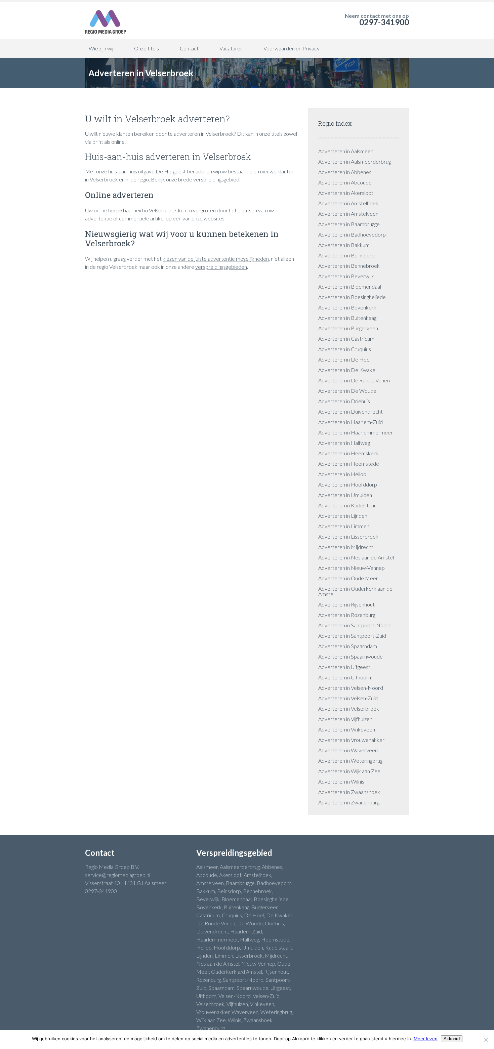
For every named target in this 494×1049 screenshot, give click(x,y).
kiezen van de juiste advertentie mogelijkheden (216, 258)
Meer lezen (426, 1038)
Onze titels (146, 48)
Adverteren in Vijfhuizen (345, 719)
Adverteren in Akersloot (345, 193)
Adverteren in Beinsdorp (346, 255)
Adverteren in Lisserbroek (348, 536)
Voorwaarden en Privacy (291, 48)
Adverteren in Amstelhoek (348, 203)
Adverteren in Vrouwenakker (351, 740)
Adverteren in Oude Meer (348, 578)
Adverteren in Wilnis (341, 781)
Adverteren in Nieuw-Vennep (351, 567)
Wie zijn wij (101, 48)
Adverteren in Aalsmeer (345, 151)
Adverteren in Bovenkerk (347, 307)
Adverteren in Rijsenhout (346, 604)
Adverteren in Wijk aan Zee (349, 771)
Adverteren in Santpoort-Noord (355, 625)
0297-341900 (384, 22)
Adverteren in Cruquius (344, 349)
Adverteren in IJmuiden (345, 495)
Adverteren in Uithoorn (344, 677)
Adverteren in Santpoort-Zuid (352, 635)
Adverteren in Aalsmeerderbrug (354, 161)
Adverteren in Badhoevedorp (352, 234)
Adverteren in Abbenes (344, 172)
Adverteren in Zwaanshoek (349, 792)
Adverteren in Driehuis (344, 401)
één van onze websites (198, 218)
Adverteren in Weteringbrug (350, 760)
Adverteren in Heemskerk (348, 453)
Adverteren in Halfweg (344, 442)
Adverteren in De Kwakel (347, 370)
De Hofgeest (171, 171)
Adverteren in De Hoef (344, 359)
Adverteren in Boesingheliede (352, 297)
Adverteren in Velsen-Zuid (348, 698)
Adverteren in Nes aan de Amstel (356, 557)
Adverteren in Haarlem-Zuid (350, 422)
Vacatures (231, 48)
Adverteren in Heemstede (348, 463)
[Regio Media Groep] (105, 20)
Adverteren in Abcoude (345, 182)
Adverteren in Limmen (343, 526)
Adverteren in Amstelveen (348, 213)
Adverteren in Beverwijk (346, 276)
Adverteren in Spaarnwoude (350, 656)
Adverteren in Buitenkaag (347, 317)
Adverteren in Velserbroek (348, 708)
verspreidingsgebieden (221, 266)
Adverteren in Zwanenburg (348, 802)
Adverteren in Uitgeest (344, 667)
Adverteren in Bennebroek (349, 265)
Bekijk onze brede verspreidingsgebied (195, 179)
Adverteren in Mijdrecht (345, 547)
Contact (189, 48)
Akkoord (452, 1038)
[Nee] (485, 1039)
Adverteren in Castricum (346, 338)
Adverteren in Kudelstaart (348, 505)
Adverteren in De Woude (347, 390)
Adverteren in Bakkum (344, 245)
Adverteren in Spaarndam (347, 646)
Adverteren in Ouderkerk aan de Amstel (355, 591)
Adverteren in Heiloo (342, 474)
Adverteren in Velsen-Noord (350, 687)
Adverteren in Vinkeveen (346, 729)
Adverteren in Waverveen (348, 750)
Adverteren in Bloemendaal (349, 286)
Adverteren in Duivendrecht (350, 411)
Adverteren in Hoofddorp (347, 484)
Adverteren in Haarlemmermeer (355, 432)
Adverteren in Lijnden (342, 515)
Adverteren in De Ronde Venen (354, 380)
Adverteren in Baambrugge (349, 224)
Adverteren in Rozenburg (346, 615)
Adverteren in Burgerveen (348, 328)
